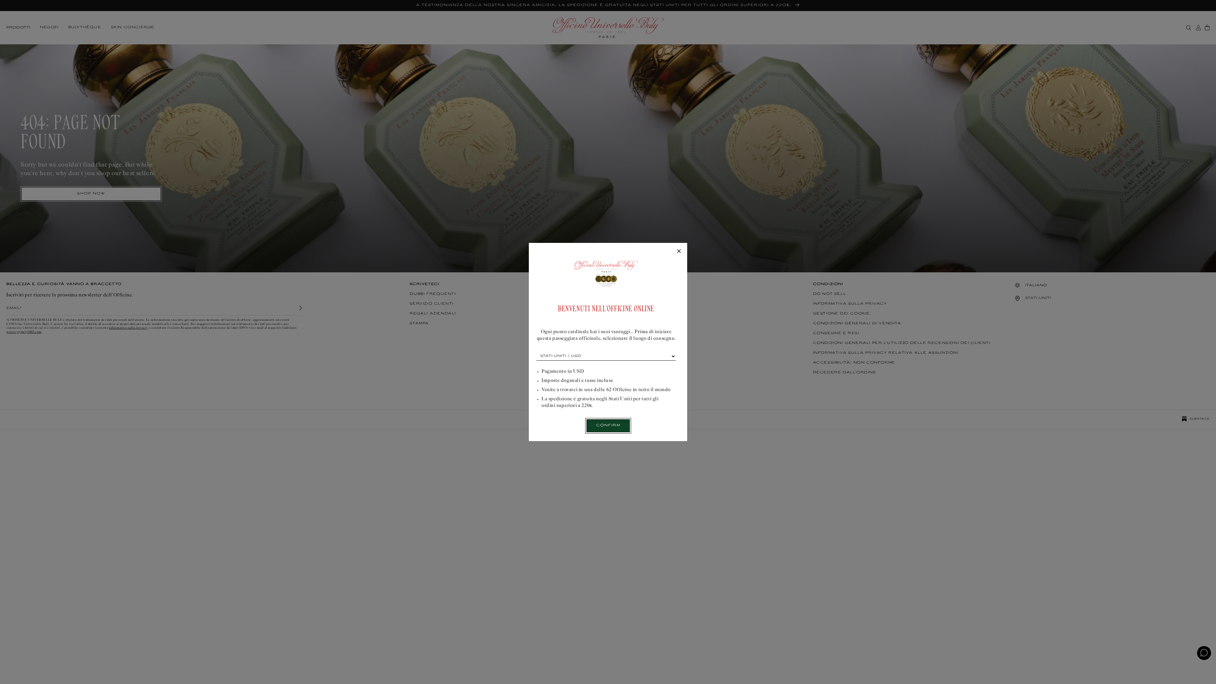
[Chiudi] (679, 251)
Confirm (608, 425)
